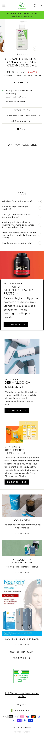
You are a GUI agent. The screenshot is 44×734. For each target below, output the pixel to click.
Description (22, 110)
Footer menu (21, 658)
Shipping (17, 75)
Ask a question (22, 121)
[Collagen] (22, 506)
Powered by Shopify (22, 732)
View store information (15, 101)
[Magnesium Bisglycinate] (22, 548)
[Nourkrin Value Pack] (22, 607)
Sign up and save (21, 652)
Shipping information (22, 115)
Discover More (16, 324)
